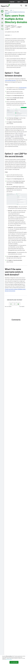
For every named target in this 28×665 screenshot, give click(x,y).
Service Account (23, 87)
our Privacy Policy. (9, 659)
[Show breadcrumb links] (11, 10)
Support (25, 1)
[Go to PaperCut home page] (5, 5)
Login (18, 1)
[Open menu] (26, 5)
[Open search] (21, 5)
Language (11, 1)
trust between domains (10, 80)
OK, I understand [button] (14, 662)
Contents (7, 35)
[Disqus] (16, 342)
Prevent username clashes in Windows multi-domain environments (15, 289)
